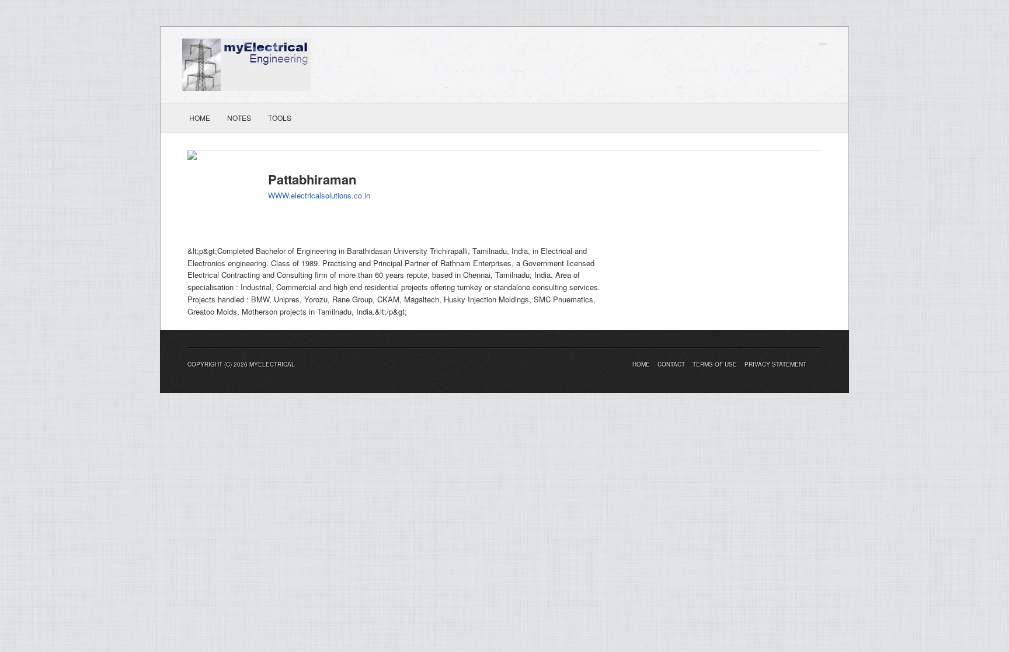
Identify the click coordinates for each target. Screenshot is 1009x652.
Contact (671, 364)
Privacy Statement (775, 364)
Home (199, 118)
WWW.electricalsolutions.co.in (319, 195)
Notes (239, 118)
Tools (279, 118)
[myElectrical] (246, 63)
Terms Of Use (715, 364)
